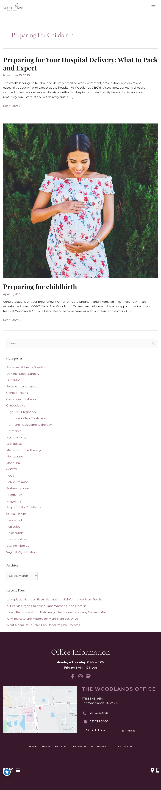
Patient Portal (101, 746)
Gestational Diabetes (21, 399)
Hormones (13, 431)
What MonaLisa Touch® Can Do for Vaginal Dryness (43, 625)
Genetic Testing (17, 393)
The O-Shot (14, 520)
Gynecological (16, 405)
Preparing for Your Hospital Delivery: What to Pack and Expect (80, 63)
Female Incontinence (21, 386)
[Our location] (157, 770)
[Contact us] (152, 770)
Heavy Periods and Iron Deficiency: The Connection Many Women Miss (56, 612)
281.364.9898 (99, 713)
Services (61, 746)
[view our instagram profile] (80, 676)
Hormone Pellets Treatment (26, 418)
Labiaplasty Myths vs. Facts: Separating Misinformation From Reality (54, 599)
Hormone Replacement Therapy (29, 424)
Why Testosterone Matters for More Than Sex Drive (42, 618)
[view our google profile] (88, 676)
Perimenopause (17, 488)
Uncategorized (16, 539)
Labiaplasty (14, 443)
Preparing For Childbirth (23, 507)
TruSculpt (13, 526)
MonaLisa (13, 463)
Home (33, 746)
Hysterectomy (16, 437)
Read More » (12, 106)
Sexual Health (16, 514)
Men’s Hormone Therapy (23, 450)
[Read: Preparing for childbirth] (80, 200)
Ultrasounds (14, 533)
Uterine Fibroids (17, 545)
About (45, 746)
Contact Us (124, 746)
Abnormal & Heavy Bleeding (26, 367)
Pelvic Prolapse (17, 482)
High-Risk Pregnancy (21, 412)
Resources (78, 746)
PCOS (10, 475)
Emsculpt (13, 380)
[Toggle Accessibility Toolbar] (7, 772)
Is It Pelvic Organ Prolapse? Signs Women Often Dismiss (46, 606)
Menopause (14, 456)
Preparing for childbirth (40, 286)
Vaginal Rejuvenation (21, 552)
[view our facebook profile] (72, 676)
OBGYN (11, 469)
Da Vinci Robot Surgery (22, 373)
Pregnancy (14, 494)
